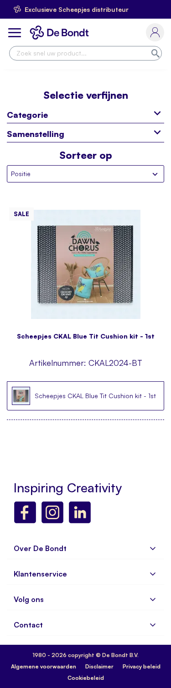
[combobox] (85, 53)
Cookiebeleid (85, 677)
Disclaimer (99, 666)
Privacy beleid (142, 666)
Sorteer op (85, 155)
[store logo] (61, 32)
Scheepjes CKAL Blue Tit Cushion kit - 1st (86, 336)
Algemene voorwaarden (43, 666)
